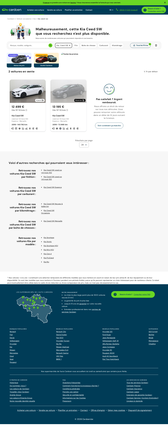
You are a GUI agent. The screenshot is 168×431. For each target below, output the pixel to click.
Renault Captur (62, 353)
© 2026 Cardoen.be (84, 419)
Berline (151, 335)
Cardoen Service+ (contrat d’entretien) (142, 398)
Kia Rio (46, 262)
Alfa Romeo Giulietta (110, 344)
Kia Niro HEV (49, 250)
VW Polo (59, 356)
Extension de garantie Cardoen (139, 395)
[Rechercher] (50, 45)
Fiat (11, 335)
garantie (82, 304)
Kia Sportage (49, 237)
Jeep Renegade (108, 338)
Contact (89, 10)
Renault (13, 331)
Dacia (12, 338)
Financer (46, 3)
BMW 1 (58, 359)
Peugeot (13, 362)
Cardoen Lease (133, 392)
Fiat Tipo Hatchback (110, 359)
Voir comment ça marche (109, 125)
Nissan (12, 350)
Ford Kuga (106, 335)
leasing (73, 3)
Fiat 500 (59, 338)
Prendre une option (70, 392)
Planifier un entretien (74, 10)
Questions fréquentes (71, 383)
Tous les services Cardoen (137, 383)
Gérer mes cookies (116, 410)
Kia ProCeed (49, 258)
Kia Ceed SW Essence (53, 187)
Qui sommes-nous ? (18, 386)
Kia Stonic (48, 242)
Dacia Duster (61, 335)
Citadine (152, 344)
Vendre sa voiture (54, 10)
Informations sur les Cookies (74, 398)
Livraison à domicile (135, 401)
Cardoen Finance (134, 386)
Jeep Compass (108, 347)
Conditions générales (71, 389)
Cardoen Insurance (134, 389)
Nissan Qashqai (62, 347)
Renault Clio (61, 331)
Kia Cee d (48, 254)
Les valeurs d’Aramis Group (21, 398)
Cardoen (10, 19)
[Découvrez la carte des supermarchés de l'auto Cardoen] (34, 323)
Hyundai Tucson (62, 341)
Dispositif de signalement (140, 410)
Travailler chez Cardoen (19, 392)
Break (151, 338)
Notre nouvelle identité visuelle (22, 401)
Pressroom (67, 401)
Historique (14, 383)
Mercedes (14, 353)
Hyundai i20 (107, 331)
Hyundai (13, 344)
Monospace (153, 341)
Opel (12, 356)
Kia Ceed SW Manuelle (53, 221)
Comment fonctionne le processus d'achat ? (81, 386)
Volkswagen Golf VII (110, 341)
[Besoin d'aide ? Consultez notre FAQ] (145, 10)
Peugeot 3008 (108, 353)
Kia (11, 347)
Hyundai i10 (107, 350)
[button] (70, 45)
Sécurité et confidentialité (73, 395)
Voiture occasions (24, 19)
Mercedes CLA (62, 350)
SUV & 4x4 (153, 331)
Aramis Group (15, 395)
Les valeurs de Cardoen (19, 389)
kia (34, 19)
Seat (11, 359)
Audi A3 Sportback (110, 356)
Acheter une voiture (35, 10)
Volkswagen (14, 341)
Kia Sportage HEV (51, 246)
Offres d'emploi (98, 410)
